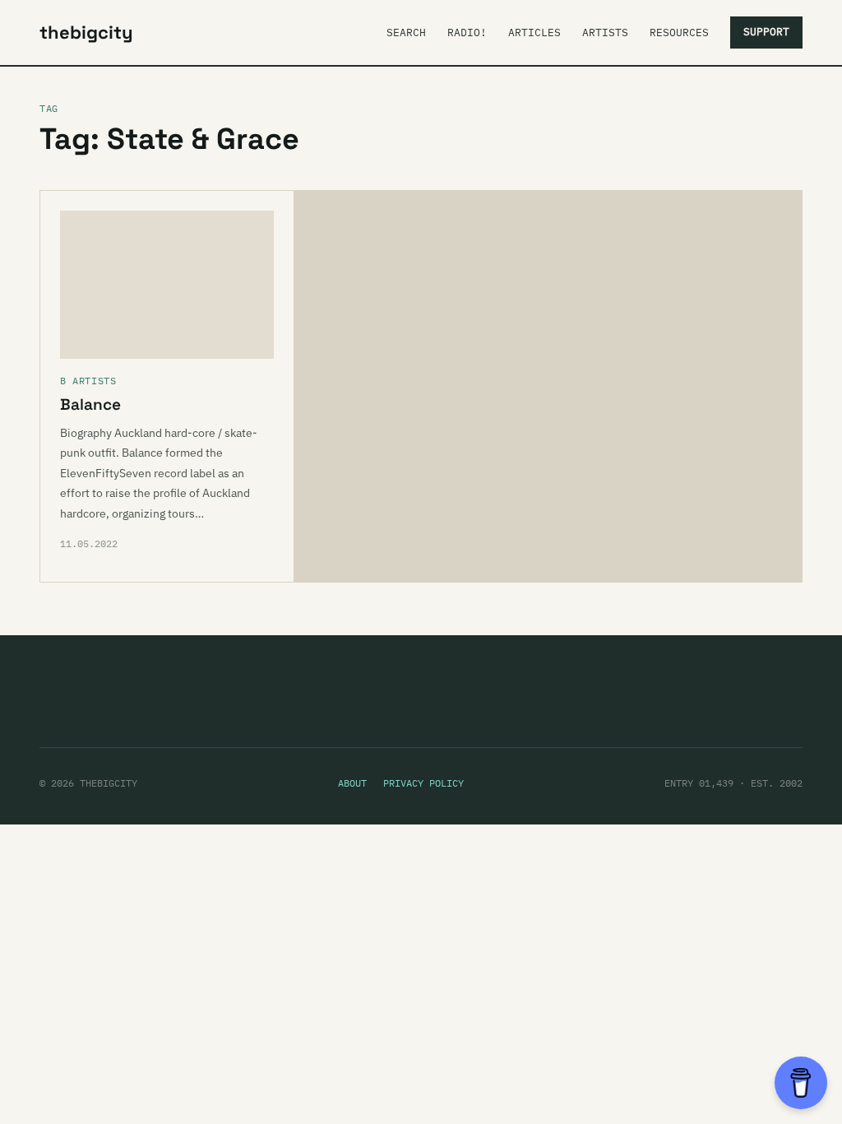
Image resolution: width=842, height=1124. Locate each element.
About (352, 783)
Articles (534, 32)
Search (406, 32)
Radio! (467, 32)
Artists (605, 32)
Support (766, 32)
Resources (679, 32)
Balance (90, 404)
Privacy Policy (423, 783)
